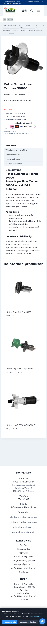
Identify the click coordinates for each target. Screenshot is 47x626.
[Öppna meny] (39, 10)
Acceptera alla (10, 622)
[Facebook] (4, 19)
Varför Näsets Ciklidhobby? (23, 568)
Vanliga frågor (23, 593)
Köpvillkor (23, 553)
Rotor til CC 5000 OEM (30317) (21, 425)
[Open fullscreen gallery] (41, 76)
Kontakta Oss (23, 549)
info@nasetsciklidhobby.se (23, 507)
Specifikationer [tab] (12, 155)
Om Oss (23, 545)
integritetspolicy (35, 616)
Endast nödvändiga (28, 622)
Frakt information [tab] (13, 164)
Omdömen (24, 572)
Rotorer (13, 131)
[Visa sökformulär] (31, 10)
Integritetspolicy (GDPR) (23, 560)
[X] (8, 19)
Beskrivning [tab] (10, 145)
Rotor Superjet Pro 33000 (19, 312)
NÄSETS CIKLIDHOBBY (23, 482)
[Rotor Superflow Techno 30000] (23, 58)
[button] (42, 621)
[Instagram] (11, 19)
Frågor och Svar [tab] (12, 159)
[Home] (4, 25)
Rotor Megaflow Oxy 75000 (20, 368)
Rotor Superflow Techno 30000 (20, 133)
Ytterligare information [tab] (16, 150)
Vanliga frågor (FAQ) (23, 564)
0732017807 (23, 499)
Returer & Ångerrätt (23, 557)
